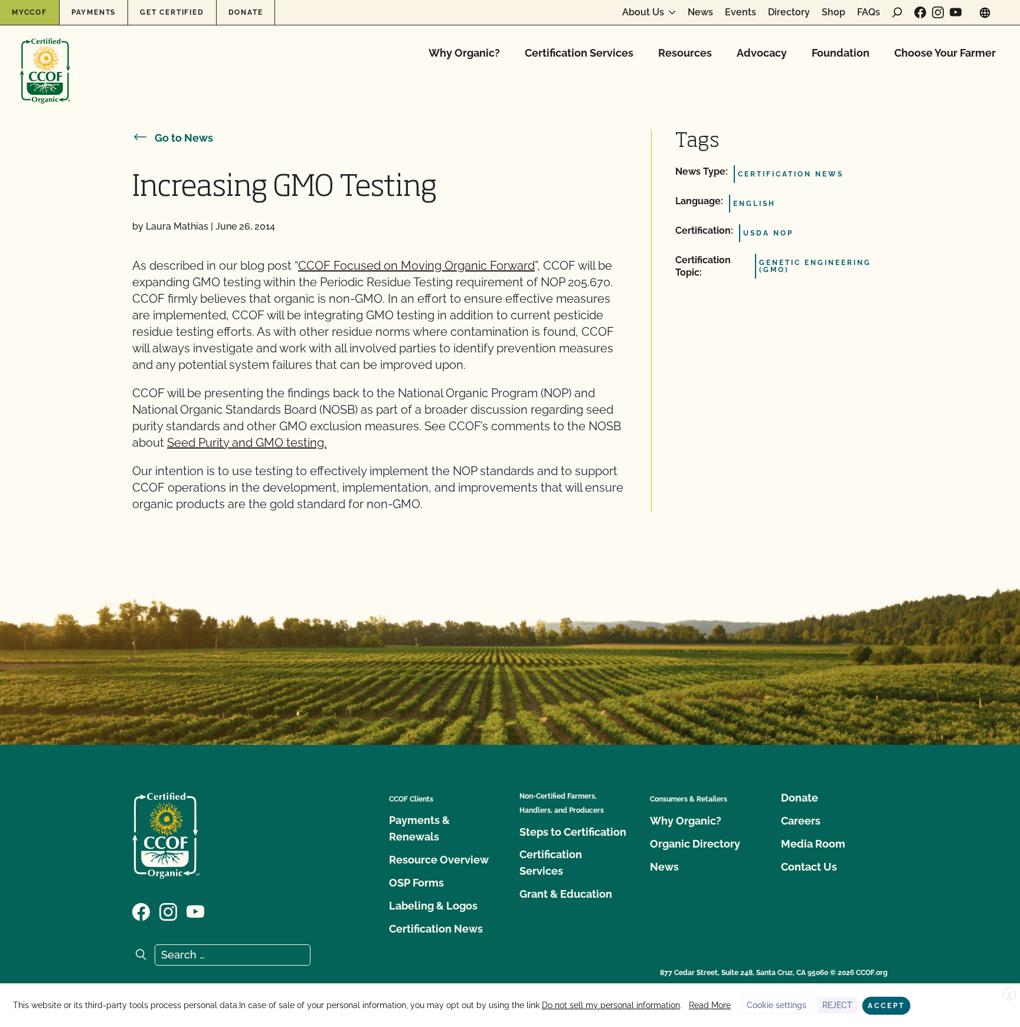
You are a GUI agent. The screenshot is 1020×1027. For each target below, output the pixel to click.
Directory (789, 12)
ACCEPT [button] (886, 1006)
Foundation (840, 53)
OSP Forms (416, 882)
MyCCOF (29, 12)
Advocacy (762, 53)
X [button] (1009, 994)
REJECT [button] (837, 1005)
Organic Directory (695, 844)
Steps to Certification (572, 832)
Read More (710, 1005)
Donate (245, 12)
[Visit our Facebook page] (920, 12)
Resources (685, 53)
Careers (800, 821)
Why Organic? (464, 53)
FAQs (868, 12)
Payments (93, 12)
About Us (643, 12)
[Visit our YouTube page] (956, 12)
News (700, 12)
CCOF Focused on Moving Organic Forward (416, 266)
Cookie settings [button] (776, 1005)
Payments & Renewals (419, 828)
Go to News (184, 138)
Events (740, 12)
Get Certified (172, 12)
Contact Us (809, 867)
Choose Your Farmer (945, 53)
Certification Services (579, 53)
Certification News (436, 929)
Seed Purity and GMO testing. (246, 443)
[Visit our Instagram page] (938, 12)
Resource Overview (439, 859)
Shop (833, 12)
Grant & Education (565, 894)
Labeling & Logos (433, 906)
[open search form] (897, 12)
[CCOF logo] (45, 58)
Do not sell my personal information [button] (611, 1005)
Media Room (813, 844)
